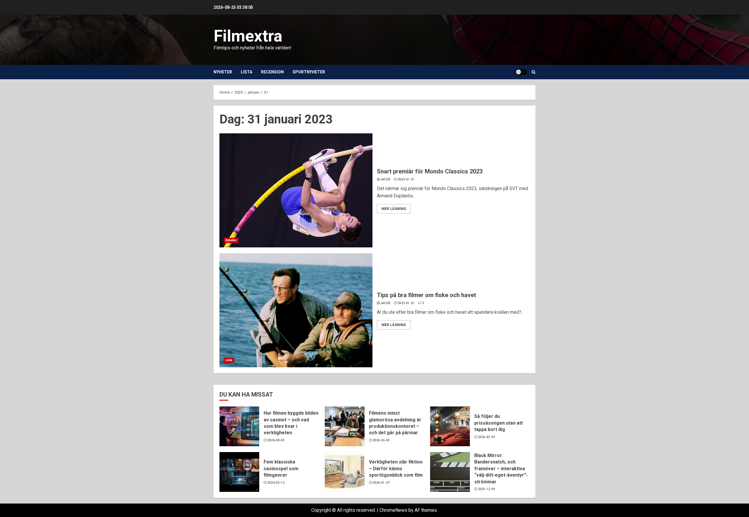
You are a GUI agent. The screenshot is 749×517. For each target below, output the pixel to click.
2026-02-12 (276, 482)
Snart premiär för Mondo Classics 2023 (429, 171)
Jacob (385, 179)
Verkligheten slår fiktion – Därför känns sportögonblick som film (396, 468)
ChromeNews (393, 510)
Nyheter (223, 72)
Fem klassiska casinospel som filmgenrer (281, 468)
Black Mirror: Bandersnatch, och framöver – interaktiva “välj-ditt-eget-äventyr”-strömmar (501, 469)
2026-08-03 (276, 440)
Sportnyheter (309, 72)
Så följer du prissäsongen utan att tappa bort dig (498, 422)
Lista (246, 72)
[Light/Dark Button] (521, 72)
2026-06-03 (381, 440)
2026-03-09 (486, 437)
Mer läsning (394, 209)
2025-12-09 (486, 489)
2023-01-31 (406, 179)
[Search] (533, 72)
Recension (272, 72)
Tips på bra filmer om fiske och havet (426, 295)
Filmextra (248, 36)
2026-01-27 (381, 482)
